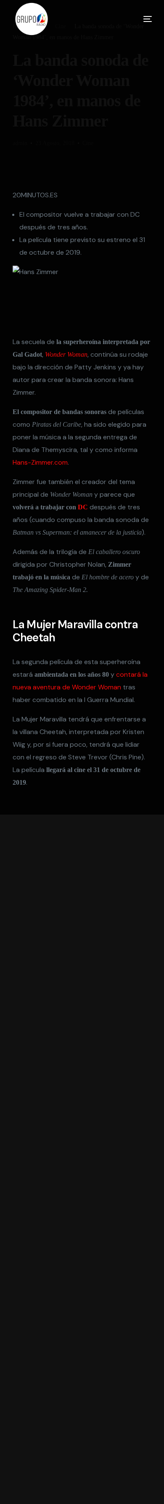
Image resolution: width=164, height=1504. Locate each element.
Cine (87, 143)
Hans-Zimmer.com (40, 462)
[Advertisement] (82, 1159)
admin (20, 143)
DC (83, 507)
